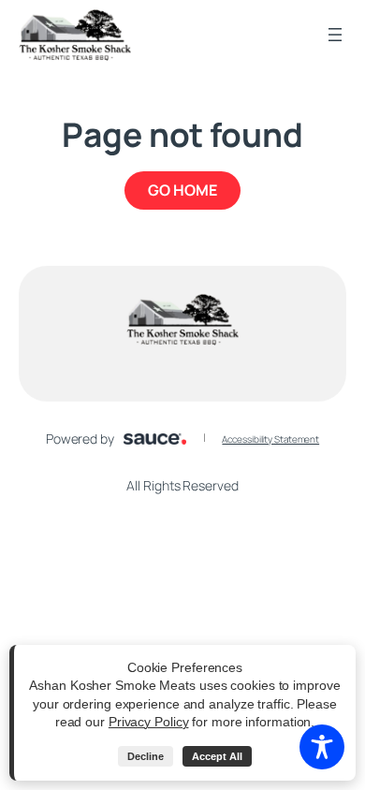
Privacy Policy (149, 721)
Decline (145, 756)
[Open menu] (335, 34)
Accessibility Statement (270, 439)
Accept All (217, 756)
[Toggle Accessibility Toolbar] (322, 747)
